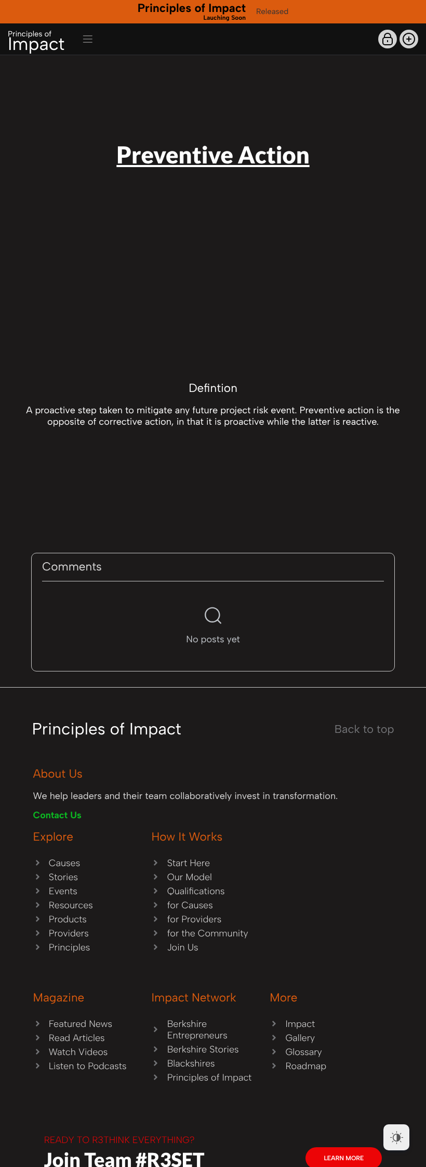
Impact (36, 42)
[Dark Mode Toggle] (396, 1137)
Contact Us (57, 815)
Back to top (364, 729)
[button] (409, 39)
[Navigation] (87, 39)
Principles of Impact (192, 11)
